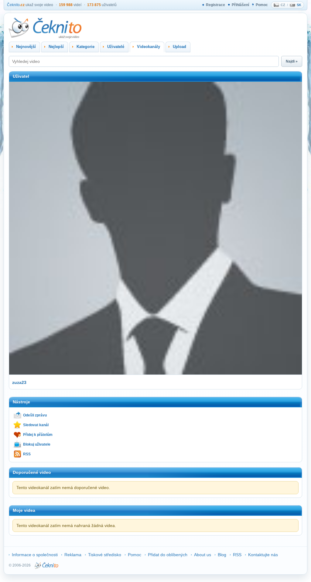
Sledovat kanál (36, 425)
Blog (222, 554)
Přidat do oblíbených (167, 554)
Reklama (72, 554)
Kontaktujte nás (263, 554)
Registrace (215, 5)
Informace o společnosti (35, 554)
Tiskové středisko (104, 554)
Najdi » (292, 61)
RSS (27, 454)
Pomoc (262, 5)
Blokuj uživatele (36, 444)
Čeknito (16, 5)
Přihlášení (240, 5)
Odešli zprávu (35, 415)
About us (202, 554)
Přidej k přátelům (38, 435)
